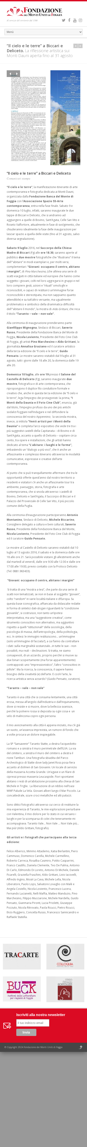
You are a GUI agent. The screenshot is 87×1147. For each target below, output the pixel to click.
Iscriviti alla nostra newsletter (40, 1015)
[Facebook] (69, 19)
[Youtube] (74, 19)
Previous (10, 73)
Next (16, 73)
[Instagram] (80, 19)
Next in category (80, 46)
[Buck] (22, 989)
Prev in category (75, 46)
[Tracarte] (22, 957)
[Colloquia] (65, 957)
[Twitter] (63, 19)
